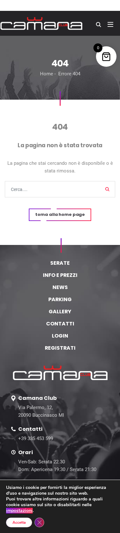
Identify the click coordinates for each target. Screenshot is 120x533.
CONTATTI (60, 323)
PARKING (60, 299)
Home (46, 74)
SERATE (60, 263)
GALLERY (60, 311)
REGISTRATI (60, 348)
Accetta (19, 522)
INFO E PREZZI (60, 275)
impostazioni (19, 511)
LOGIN (60, 335)
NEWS (60, 287)
